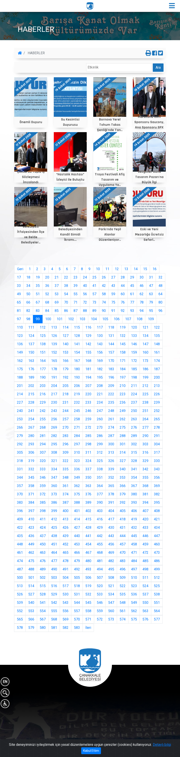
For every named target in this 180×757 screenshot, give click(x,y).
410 (31, 519)
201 (20, 386)
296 (65, 444)
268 (43, 427)
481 (100, 561)
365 (111, 486)
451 (54, 544)
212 (145, 386)
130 (100, 336)
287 (111, 436)
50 (28, 294)
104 (94, 319)
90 (104, 311)
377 (100, 494)
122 (157, 327)
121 (145, 327)
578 (20, 628)
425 (54, 527)
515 (43, 586)
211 (134, 386)
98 (28, 319)
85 (57, 311)
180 (77, 369)
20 (47, 277)
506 (88, 577)
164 (43, 361)
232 (77, 402)
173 (145, 361)
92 (123, 311)
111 (31, 327)
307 (43, 452)
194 (88, 377)
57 (94, 294)
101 (60, 319)
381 (145, 494)
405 (123, 511)
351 (100, 477)
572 (100, 619)
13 (126, 269)
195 (100, 377)
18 (28, 277)
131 (111, 336)
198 (134, 377)
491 (65, 569)
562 (134, 611)
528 (43, 594)
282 (54, 436)
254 (31, 419)
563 (145, 611)
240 (20, 411)
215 (31, 394)
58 (104, 294)
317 (157, 452)
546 (100, 603)
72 (85, 302)
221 (100, 394)
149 (20, 352)
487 (20, 569)
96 (160, 311)
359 (43, 486)
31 (151, 277)
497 (134, 569)
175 (20, 369)
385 (43, 502)
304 (157, 444)
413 (65, 519)
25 (94, 277)
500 (20, 577)
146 (134, 344)
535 (123, 594)
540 (31, 603)
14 (136, 269)
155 (88, 352)
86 (66, 311)
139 (54, 344)
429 (100, 527)
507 (100, 577)
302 (134, 444)
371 (31, 494)
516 (54, 586)
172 (134, 361)
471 (134, 552)
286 (100, 436)
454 (88, 544)
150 (31, 352)
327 (123, 461)
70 (66, 302)
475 (31, 561)
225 (145, 394)
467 (88, 552)
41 (94, 286)
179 (65, 369)
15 (145, 269)
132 (123, 336)
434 (157, 527)
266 (20, 427)
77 (132, 302)
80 (160, 302)
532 (88, 594)
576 (145, 619)
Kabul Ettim (91, 750)
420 (145, 519)
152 (54, 352)
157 (111, 352)
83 (38, 311)
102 (71, 319)
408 (157, 511)
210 (123, 386)
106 (117, 319)
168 (88, 361)
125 (43, 336)
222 (111, 394)
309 (65, 452)
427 (77, 527)
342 (145, 469)
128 (77, 336)
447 (157, 536)
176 (31, 369)
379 (123, 494)
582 (65, 628)
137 (31, 344)
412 (54, 519)
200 (157, 377)
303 (145, 444)
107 (128, 319)
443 (111, 536)
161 (157, 352)
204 (54, 386)
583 (77, 628)
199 (145, 377)
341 (134, 469)
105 (105, 319)
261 (111, 419)
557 (77, 611)
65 (19, 302)
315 (134, 452)
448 (20, 544)
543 (65, 603)
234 (100, 402)
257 (65, 419)
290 (145, 436)
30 (142, 277)
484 (134, 561)
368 (145, 486)
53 (57, 294)
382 (157, 494)
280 (31, 436)
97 (19, 319)
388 (77, 502)
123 (20, 336)
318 (20, 461)
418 (123, 519)
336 (77, 469)
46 (142, 286)
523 (134, 586)
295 (54, 444)
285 (88, 436)
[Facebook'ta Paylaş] (154, 53)
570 (77, 619)
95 (151, 311)
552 (20, 611)
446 (145, 536)
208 (100, 386)
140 (65, 344)
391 (111, 502)
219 (77, 394)
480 (88, 561)
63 (151, 294)
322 (65, 461)
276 (134, 427)
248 (111, 411)
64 (160, 294)
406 (134, 511)
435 (20, 536)
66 (28, 302)
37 (57, 286)
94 (142, 311)
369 (157, 486)
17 (19, 277)
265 (157, 419)
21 (57, 277)
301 (123, 444)
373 (54, 494)
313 (111, 452)
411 (43, 519)
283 (65, 436)
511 (145, 577)
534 (111, 594)
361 (65, 486)
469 (111, 552)
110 (20, 327)
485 (145, 561)
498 (145, 569)
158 (123, 352)
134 (145, 336)
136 (20, 344)
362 (77, 486)
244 (65, 411)
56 (85, 294)
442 (100, 536)
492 (77, 569)
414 (77, 519)
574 (123, 619)
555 (54, 611)
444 (123, 536)
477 (54, 561)
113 (54, 327)
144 (111, 344)
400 (65, 511)
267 (31, 427)
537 (145, 594)
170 (111, 361)
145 (123, 344)
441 (88, 536)
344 (20, 477)
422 (20, 527)
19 (38, 277)
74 (104, 302)
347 (54, 477)
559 (100, 611)
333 (43, 469)
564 (157, 611)
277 (145, 427)
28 (123, 277)
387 (65, 502)
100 (48, 319)
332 (31, 469)
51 (38, 294)
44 (123, 286)
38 (66, 286)
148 (157, 344)
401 (77, 511)
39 (75, 286)
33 (19, 286)
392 (123, 502)
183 (111, 369)
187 (157, 369)
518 (77, 586)
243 (54, 411)
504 (65, 577)
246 (88, 411)
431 (123, 527)
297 (77, 444)
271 (77, 427)
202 (31, 386)
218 (65, 394)
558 (88, 611)
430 (111, 527)
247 (100, 411)
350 (88, 477)
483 (123, 561)
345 (31, 477)
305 (20, 452)
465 (65, 552)
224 (134, 394)
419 (134, 519)
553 (31, 611)
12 (117, 269)
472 (145, 552)
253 (20, 419)
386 (54, 502)
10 (98, 269)
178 (54, 369)
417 (111, 519)
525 (157, 586)
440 (77, 536)
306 (31, 452)
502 (43, 577)
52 (47, 294)
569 (65, 619)
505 (77, 577)
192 (65, 377)
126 (54, 336)
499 (157, 569)
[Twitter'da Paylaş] (160, 53)
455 (100, 544)
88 (85, 311)
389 (88, 502)
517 (65, 586)
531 (77, 594)
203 (43, 386)
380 (134, 494)
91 (113, 311)
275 (123, 427)
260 (100, 419)
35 (38, 286)
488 (31, 569)
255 (43, 419)
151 (43, 352)
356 (157, 477)
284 (77, 436)
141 (77, 344)
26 (104, 277)
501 (31, 577)
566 (31, 619)
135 (157, 336)
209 (111, 386)
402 (88, 511)
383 (20, 502)
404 (111, 511)
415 (88, 519)
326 (111, 461)
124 (31, 336)
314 (123, 452)
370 (20, 494)
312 (100, 452)
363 (88, 486)
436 (31, 536)
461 (20, 552)
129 (88, 336)
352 (111, 477)
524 (145, 586)
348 (65, 477)
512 (157, 577)
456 (111, 544)
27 (113, 277)
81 (19, 311)
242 (43, 411)
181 (88, 369)
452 (65, 544)
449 (31, 544)
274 (111, 427)
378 (111, 494)
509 (123, 577)
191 (54, 377)
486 (157, 561)
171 (123, 361)
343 (157, 469)
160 (145, 352)
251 (145, 411)
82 (28, 311)
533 (100, 594)
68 (47, 302)
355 (145, 477)
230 (54, 402)
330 (157, 461)
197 (123, 377)
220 (88, 394)
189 (31, 377)
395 (157, 502)
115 (77, 327)
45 (132, 286)
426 (65, 527)
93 (132, 311)
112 (43, 327)
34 (28, 286)
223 (123, 394)
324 (88, 461)
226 (157, 394)
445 (134, 536)
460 (157, 544)
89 (94, 311)
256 (54, 419)
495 (111, 569)
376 (88, 494)
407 (145, 511)
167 (77, 361)
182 (100, 369)
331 (20, 469)
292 (20, 444)
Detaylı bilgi (162, 745)
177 (43, 369)
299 (100, 444)
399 (54, 511)
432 (134, 527)
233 (88, 402)
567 (43, 619)
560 (111, 611)
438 (54, 536)
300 (111, 444)
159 (134, 352)
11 (107, 269)
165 (54, 361)
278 (157, 427)
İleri (88, 628)
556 (65, 611)
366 (123, 486)
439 (65, 536)
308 (54, 452)
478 (65, 561)
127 (65, 336)
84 (47, 311)
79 (151, 302)
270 (65, 427)
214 (20, 394)
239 (157, 402)
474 (20, 561)
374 (65, 494)
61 (132, 294)
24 (85, 277)
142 (88, 344)
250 (134, 411)
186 (145, 369)
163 (31, 361)
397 (31, 511)
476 (43, 561)
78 (142, 302)
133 (134, 336)
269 (54, 427)
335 (65, 469)
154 (77, 352)
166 (65, 361)
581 (54, 628)
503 (54, 577)
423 (31, 527)
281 (43, 436)
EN (5, 682)
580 (43, 628)
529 (54, 594)
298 (88, 444)
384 (31, 502)
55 (75, 294)
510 (134, 577)
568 (54, 619)
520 (100, 586)
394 (145, 502)
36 (47, 286)
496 (123, 569)
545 (88, 603)
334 (54, 469)
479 (77, 561)
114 (65, 327)
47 (151, 286)
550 (145, 603)
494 (100, 569)
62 (142, 294)
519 (88, 586)
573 (111, 619)
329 (145, 461)
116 (88, 327)
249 (123, 411)
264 (145, 419)
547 (111, 603)
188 (20, 377)
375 (77, 494)
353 (123, 477)
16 (155, 269)
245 (77, 411)
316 (145, 452)
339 (111, 469)
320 (43, 461)
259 (88, 419)
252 (157, 411)
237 (134, 402)
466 (77, 552)
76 (123, 302)
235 (111, 402)
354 (134, 477)
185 (134, 369)
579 (31, 628)
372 (43, 494)
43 (113, 286)
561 (123, 611)
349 (77, 477)
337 (88, 469)
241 (31, 411)
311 (88, 452)
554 (43, 611)
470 (123, 552)
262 (123, 419)
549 (134, 603)
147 (145, 344)
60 (123, 294)
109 (151, 319)
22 (66, 277)
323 (77, 461)
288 (123, 436)
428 (88, 527)
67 (38, 302)
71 (75, 302)
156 (100, 352)
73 (94, 302)
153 (65, 352)
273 (100, 427)
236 (123, 402)
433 (145, 527)
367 (134, 486)
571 (88, 619)
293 (31, 444)
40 (85, 286)
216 (43, 394)
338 (100, 469)
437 (43, 536)
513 (20, 586)
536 (134, 594)
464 (54, 552)
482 (111, 561)
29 (132, 277)
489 (43, 569)
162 (20, 361)
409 (20, 519)
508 (111, 577)
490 (54, 569)
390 (100, 502)
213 (157, 386)
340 (123, 469)
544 (77, 603)
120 (134, 327)
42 (104, 286)
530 (65, 594)
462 (31, 552)
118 (111, 327)
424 (43, 527)
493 (88, 569)
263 (134, 419)
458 (134, 544)
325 (100, 461)
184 (123, 369)
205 (65, 386)
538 (157, 594)
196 (111, 377)
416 (100, 519)
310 (77, 452)
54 (66, 294)
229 (43, 402)
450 (43, 544)
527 (31, 594)
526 (20, 594)
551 (157, 603)
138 (43, 344)
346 (43, 477)
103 (82, 319)
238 (145, 402)
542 (54, 603)
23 (75, 277)
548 (123, 603)
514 (31, 586)
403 (100, 511)
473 (157, 552)
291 (157, 436)
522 (123, 586)
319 (31, 461)
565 (20, 619)
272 (88, 427)
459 (145, 544)
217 (54, 394)
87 (75, 311)
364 (100, 486)
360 (54, 486)
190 (43, 377)
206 (77, 386)
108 (139, 319)
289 (134, 436)
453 (77, 544)
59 (113, 294)
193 (77, 377)
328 (134, 461)
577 (157, 619)
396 (20, 511)
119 (123, 327)
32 (160, 277)
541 (43, 603)
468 (100, 552)
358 (31, 486)
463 (43, 552)
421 (157, 519)
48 (160, 286)
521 (111, 586)
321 (54, 461)
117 (100, 327)
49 (19, 294)
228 (31, 402)
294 (43, 444)
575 (134, 619)
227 (20, 402)
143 (100, 344)
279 (20, 436)
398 (43, 511)
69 (57, 302)
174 (157, 361)
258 (77, 419)
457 (123, 544)
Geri (20, 269)
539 (20, 603)
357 (20, 486)
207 (88, 386)
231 (65, 402)
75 (113, 302)
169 (100, 361)
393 (134, 502)
